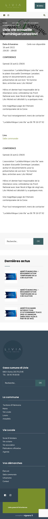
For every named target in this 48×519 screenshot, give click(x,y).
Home (5, 23)
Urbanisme (7, 478)
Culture (15, 23)
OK (38, 241)
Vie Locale (7, 412)
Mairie (5, 408)
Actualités (7, 419)
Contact (6, 481)
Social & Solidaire (10, 438)
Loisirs (5, 415)
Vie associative (9, 445)
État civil (6, 471)
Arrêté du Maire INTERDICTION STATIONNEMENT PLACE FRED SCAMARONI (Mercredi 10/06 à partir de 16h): (30, 313)
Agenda (6, 452)
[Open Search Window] (44, 15)
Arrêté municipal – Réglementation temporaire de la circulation (29, 274)
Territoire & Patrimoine (12, 405)
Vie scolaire (7, 441)
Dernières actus (17, 261)
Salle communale (10, 138)
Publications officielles (12, 448)
